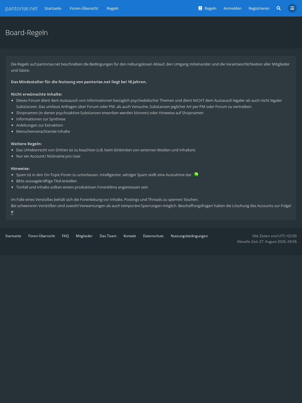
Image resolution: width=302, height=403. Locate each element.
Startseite (13, 235)
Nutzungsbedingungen (189, 235)
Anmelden (233, 8)
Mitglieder (84, 235)
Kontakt (130, 235)
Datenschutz (153, 235)
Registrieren (259, 8)
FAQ (65, 235)
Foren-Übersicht (41, 235)
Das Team (108, 235)
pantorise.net (21, 8)
